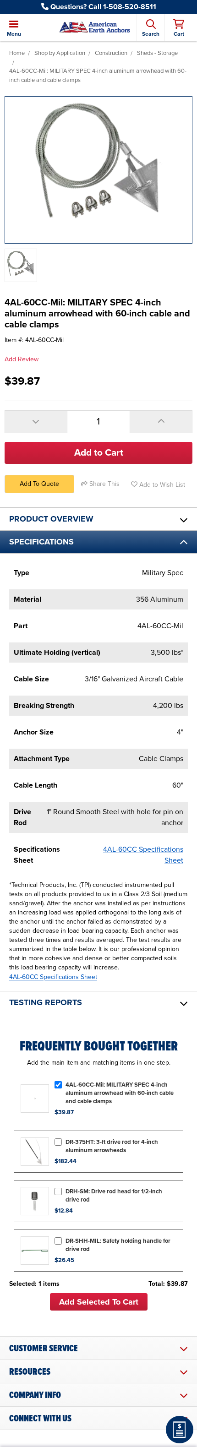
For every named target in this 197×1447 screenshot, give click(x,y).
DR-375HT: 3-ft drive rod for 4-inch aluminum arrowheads (112, 1146)
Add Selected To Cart (98, 1302)
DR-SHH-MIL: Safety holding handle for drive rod (118, 1245)
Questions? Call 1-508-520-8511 (102, 6)
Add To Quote (39, 484)
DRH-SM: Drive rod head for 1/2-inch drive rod (114, 1195)
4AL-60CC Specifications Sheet (53, 977)
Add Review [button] (21, 359)
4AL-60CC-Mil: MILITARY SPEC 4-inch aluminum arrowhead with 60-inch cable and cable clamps (120, 1093)
